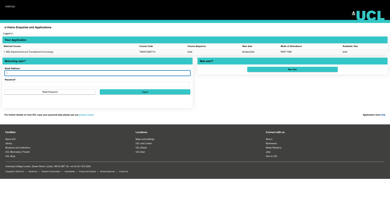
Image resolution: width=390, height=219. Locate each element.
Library (8, 143)
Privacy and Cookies (87, 171)
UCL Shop (10, 156)
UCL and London (144, 143)
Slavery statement (107, 171)
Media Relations (273, 147)
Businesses (271, 143)
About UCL (10, 139)
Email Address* (12, 68)
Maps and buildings (145, 139)
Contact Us (123, 171)
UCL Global (141, 147)
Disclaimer (32, 171)
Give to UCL (272, 156)
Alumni (269, 139)
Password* (10, 79)
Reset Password (50, 91)
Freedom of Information (50, 171)
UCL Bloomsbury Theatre (17, 151)
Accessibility (70, 171)
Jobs (268, 151)
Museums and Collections (17, 147)
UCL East (140, 151)
